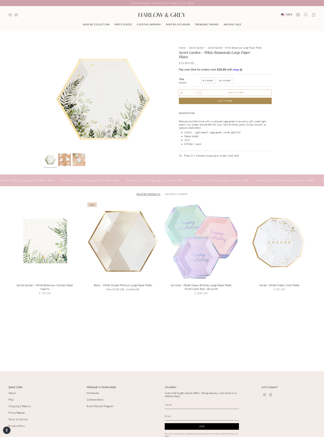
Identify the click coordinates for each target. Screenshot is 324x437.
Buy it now (225, 101)
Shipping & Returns (19, 406)
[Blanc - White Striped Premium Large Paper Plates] (123, 242)
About (12, 392)
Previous (43, 99)
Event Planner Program (100, 406)
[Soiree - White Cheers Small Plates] (279, 242)
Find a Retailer (16, 412)
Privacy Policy (16, 425)
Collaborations (95, 399)
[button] (96, 24)
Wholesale (93, 392)
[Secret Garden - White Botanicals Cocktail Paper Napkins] (44, 242)
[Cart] (313, 15)
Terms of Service (18, 419)
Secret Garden (196, 47)
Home (182, 47)
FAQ (11, 399)
